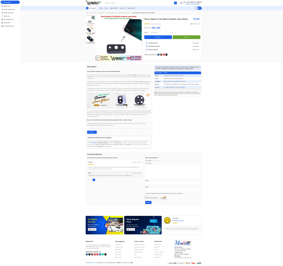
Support (136, 241)
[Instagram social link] (161, 55)
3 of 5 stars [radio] (156, 160)
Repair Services (138, 257)
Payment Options (138, 252)
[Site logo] (93, 3)
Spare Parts (93, 12)
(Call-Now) (186, 254)
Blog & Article (157, 244)
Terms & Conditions (159, 252)
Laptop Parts (118, 254)
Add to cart (158, 37)
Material (146, 32)
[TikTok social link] (166, 55)
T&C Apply (182, 87)
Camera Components (111, 12)
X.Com (111, 144)
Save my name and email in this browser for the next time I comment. (164, 193)
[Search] (175, 3)
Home (87, 12)
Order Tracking (158, 254)
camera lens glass (131, 75)
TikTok (107, 144)
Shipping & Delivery (139, 249)
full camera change (138, 81)
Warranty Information (139, 244)
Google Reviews (118, 142)
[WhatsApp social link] (103, 254)
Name (147, 180)
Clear (172, 32)
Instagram (102, 144)
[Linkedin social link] (100, 254)
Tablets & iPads (119, 247)
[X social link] (89, 254)
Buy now (186, 37)
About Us (156, 249)
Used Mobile (118, 244)
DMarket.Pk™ (92, 262)
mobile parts (99, 146)
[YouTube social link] (164, 55)
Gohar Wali (175, 218)
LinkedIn (121, 144)
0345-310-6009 (179, 257)
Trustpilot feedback (103, 142)
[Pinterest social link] (97, 254)
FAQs (135, 254)
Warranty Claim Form (139, 247)
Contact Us (157, 247)
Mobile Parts (101, 12)
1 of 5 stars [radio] (154, 160)
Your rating (148, 160)
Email (147, 187)
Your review (148, 163)
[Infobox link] (191, 2)
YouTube (97, 144)
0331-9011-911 (188, 257)
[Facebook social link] (158, 55)
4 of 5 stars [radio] (157, 160)
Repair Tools (118, 257)
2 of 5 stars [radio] (155, 160)
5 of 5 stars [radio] (158, 160)
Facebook (128, 144)
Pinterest (116, 144)
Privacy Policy (157, 257)
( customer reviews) (155, 24)
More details (196, 49)
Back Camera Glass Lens (124, 12)
